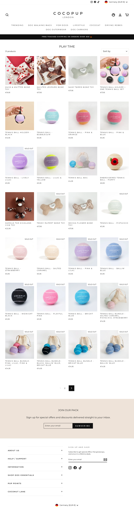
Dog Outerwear (56, 29)
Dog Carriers (79, 29)
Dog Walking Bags (40, 25)
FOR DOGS (62, 25)
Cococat (95, 25)
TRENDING (17, 25)
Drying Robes (113, 25)
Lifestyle (79, 25)
